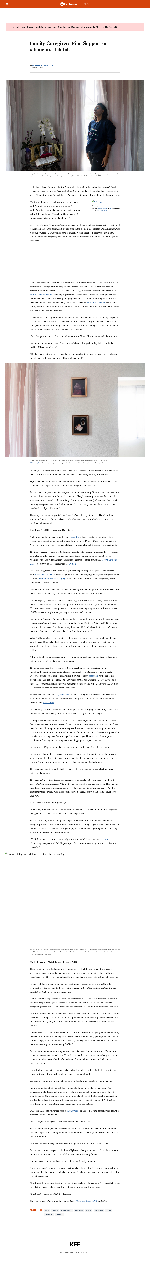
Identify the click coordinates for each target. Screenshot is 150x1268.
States (88, 1210)
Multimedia (79, 1210)
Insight (55, 1210)
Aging (47, 1210)
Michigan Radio (103, 208)
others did (93, 675)
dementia (74, 536)
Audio (109, 1210)
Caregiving (49, 1214)
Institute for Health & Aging (51, 578)
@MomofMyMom (96, 302)
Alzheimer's (99, 1210)
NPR (110, 208)
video (107, 839)
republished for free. (102, 210)
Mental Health (66, 1210)
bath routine (48, 702)
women (72, 563)
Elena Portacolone (43, 574)
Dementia (59, 1214)
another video (72, 1110)
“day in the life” (62, 694)
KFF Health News (104, 27)
